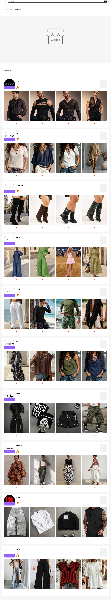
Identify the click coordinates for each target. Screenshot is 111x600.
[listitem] (55, 102)
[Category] (5, 1)
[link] (9, 9)
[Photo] (9, 84)
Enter (104, 83)
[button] (3, 1)
